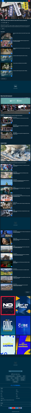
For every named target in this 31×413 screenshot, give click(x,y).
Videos (17, 396)
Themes (2, 388)
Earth (1, 393)
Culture (2, 396)
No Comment (2, 114)
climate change (15, 381)
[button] (4, 78)
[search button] (21, 371)
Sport (14, 164)
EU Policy (17, 391)
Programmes (2, 398)
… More (3, 28)
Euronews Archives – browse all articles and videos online (7, 400)
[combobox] (15, 371)
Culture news (15, 202)
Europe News (2, 161)
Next (16, 393)
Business (2, 391)
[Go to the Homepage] (3, 1)
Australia (14, 261)
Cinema (14, 187)
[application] (15, 10)
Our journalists (18, 398)
